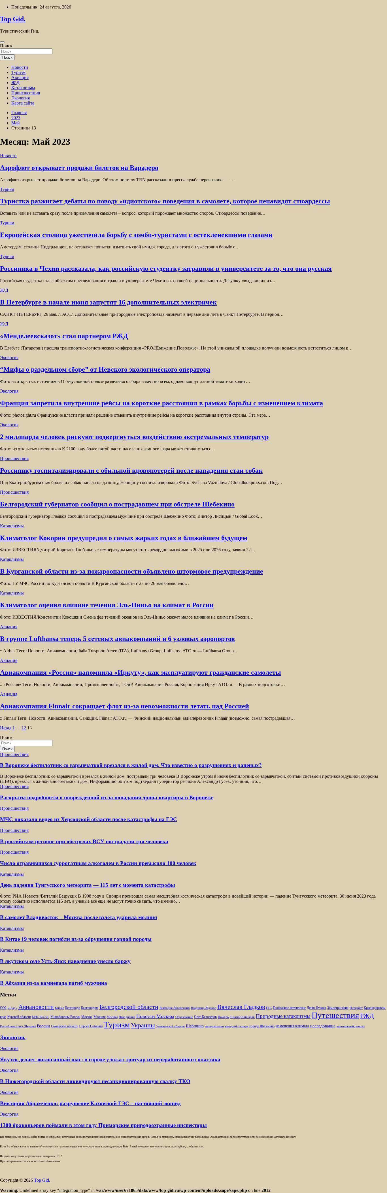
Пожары (223, 1017)
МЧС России (40, 1017)
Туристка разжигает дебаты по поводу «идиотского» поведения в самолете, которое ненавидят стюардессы (165, 201)
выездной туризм (236, 1026)
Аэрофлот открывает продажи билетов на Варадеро (79, 167)
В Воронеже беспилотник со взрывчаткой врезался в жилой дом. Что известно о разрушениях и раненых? (131, 765)
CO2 (3, 1008)
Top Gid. (12, 19)
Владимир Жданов (203, 1007)
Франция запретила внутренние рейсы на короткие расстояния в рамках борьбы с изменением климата (161, 403)
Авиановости (36, 1007)
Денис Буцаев (316, 1008)
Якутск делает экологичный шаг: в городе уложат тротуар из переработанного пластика (110, 1059)
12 (24, 727)
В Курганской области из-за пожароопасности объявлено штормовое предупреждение (131, 571)
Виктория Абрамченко (175, 1007)
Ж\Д (15, 82)
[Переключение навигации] (2, 42)
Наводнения (127, 1017)
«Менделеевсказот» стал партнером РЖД (64, 336)
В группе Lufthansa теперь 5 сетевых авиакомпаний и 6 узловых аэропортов (117, 638)
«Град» (12, 1007)
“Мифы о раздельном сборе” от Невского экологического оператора (105, 369)
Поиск (6, 45)
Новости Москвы (155, 1016)
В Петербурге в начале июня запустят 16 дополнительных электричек (108, 302)
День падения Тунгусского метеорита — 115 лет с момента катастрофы (87, 885)
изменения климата (292, 1026)
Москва (86, 1017)
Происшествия (25, 92)
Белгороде (72, 1008)
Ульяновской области (170, 1026)
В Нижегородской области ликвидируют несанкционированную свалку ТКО (95, 1081)
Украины (143, 1025)
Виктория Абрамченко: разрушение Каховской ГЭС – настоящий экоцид (90, 1103)
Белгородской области (128, 1006)
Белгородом (89, 1008)
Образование (184, 1017)
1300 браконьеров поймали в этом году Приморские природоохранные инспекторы (103, 1125)
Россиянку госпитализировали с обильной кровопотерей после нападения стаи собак (131, 470)
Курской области (19, 1017)
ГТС (269, 1007)
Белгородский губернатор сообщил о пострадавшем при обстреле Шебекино (117, 504)
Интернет (356, 1007)
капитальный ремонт (351, 1026)
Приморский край (242, 1017)
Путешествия (335, 1015)
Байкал (59, 1007)
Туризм (18, 72)
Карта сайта (22, 103)
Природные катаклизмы (283, 1016)
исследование (322, 1026)
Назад (5, 727)
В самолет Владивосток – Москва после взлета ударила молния (78, 917)
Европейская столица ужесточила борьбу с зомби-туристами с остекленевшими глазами (136, 234)
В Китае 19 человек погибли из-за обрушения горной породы (76, 939)
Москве (99, 1017)
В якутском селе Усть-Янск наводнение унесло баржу (65, 961)
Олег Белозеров (205, 1017)
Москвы (112, 1017)
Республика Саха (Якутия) (18, 1026)
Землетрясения (337, 1008)
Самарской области (64, 1026)
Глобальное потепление (289, 1008)
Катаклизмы (23, 87)
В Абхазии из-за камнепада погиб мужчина (53, 983)
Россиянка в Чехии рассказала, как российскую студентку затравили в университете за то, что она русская (166, 268)
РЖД (367, 1015)
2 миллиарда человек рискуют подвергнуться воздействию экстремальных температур (134, 436)
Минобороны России (65, 1017)
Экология (20, 97)
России (43, 1025)
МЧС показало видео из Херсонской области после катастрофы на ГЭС (88, 819)
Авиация (20, 77)
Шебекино (195, 1026)
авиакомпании (214, 1026)
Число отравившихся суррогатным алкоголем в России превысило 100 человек (98, 863)
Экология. (12, 1037)
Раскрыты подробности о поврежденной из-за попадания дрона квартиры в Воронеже (106, 797)
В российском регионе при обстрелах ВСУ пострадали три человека (84, 841)
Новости (19, 67)
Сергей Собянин (91, 1026)
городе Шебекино (262, 1026)
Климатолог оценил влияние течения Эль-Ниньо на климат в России (107, 605)
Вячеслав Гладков (241, 1006)
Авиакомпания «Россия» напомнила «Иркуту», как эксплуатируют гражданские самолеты (140, 672)
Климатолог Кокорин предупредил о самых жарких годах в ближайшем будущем (123, 538)
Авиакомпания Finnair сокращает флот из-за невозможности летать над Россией (124, 706)
